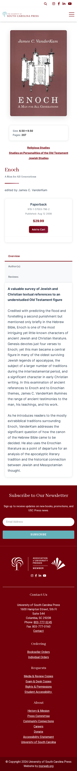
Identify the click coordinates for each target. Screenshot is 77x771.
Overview (14, 256)
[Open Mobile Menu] (71, 14)
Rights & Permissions (38, 686)
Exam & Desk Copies (38, 681)
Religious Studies (38, 147)
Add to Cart (38, 229)
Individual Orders (38, 657)
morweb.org (46, 766)
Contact (38, 631)
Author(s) (14, 266)
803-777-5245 (43, 622)
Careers (38, 726)
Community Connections (38, 721)
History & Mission (38, 711)
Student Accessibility (38, 692)
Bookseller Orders (38, 652)
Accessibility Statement (38, 737)
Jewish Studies (39, 158)
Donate (38, 731)
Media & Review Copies (38, 676)
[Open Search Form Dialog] (45, 3)
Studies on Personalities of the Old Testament (38, 153)
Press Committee (38, 716)
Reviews (13, 276)
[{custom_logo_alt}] (20, 14)
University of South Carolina (38, 742)
